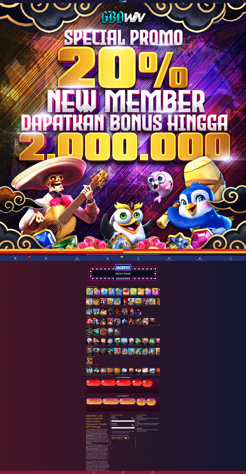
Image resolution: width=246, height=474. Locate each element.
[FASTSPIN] (152, 301)
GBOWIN (88, 429)
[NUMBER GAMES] (96, 331)
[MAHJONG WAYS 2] (133, 291)
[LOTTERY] (89, 331)
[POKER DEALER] (96, 341)
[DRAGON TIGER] (159, 371)
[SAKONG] (145, 341)
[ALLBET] (138, 321)
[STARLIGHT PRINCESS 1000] (119, 291)
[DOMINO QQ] (103, 341)
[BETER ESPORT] (131, 311)
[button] (2, 126)
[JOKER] (103, 301)
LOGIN (61, 250)
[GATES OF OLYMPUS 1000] (104, 291)
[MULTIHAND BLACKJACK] (145, 371)
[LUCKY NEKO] (148, 291)
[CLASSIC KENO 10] (117, 371)
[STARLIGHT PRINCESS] (111, 291)
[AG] (131, 321)
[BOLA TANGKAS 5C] (89, 371)
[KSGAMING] (152, 351)
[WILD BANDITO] (155, 291)
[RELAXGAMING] (145, 301)
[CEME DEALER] (117, 341)
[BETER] (117, 321)
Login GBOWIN (97, 462)
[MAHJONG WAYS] (141, 291)
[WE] (96, 321)
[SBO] (110, 311)
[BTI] (124, 311)
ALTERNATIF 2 (184, 252)
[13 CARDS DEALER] (131, 341)
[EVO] (110, 321)
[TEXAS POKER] (89, 341)
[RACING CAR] (103, 331)
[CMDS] (89, 311)
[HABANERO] (124, 301)
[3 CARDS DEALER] (159, 341)
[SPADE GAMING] (131, 301)
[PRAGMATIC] (89, 301)
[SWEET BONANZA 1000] (89, 291)
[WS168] (96, 361)
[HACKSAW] (138, 301)
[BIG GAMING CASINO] (152, 321)
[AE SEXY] (145, 321)
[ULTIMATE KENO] (103, 371)
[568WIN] (159, 321)
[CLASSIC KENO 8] (110, 371)
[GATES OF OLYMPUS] (97, 291)
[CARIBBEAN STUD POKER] (124, 371)
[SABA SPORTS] (103, 311)
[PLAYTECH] (117, 301)
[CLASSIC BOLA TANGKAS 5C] (96, 371)
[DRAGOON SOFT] (131, 351)
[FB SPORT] (138, 311)
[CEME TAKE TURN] (110, 341)
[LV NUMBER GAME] (117, 331)
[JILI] (110, 301)
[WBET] (96, 311)
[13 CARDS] (124, 341)
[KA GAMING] (138, 351)
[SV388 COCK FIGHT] (89, 361)
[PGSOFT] (96, 301)
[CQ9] (103, 351)
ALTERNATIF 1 (61, 252)
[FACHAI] (159, 351)
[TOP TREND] (159, 301)
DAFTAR (184, 250)
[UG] (117, 311)
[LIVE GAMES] (110, 331)
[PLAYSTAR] (124, 351)
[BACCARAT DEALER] (138, 341)
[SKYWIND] (89, 351)
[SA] (124, 321)
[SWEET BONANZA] (126, 291)
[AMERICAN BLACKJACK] (152, 371)
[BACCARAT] (131, 371)
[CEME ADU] (152, 341)
